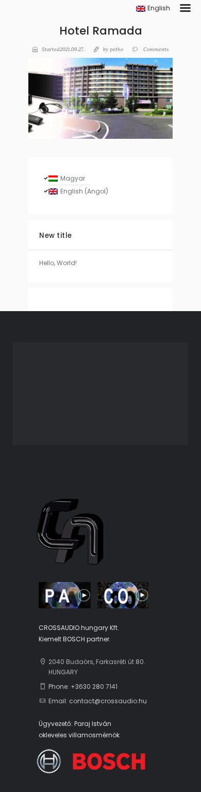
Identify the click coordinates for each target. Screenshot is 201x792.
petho (116, 49)
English (158, 8)
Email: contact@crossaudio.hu (97, 701)
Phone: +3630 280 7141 (83, 686)
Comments (155, 49)
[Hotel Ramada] (100, 98)
